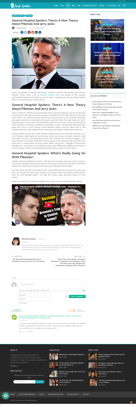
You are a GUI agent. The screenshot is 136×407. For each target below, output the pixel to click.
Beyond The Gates (90, 5)
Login (14, 278)
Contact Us (20, 1)
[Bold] (20, 291)
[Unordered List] (34, 291)
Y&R (79, 5)
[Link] (42, 291)
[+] (48, 290)
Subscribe (40, 382)
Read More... (14, 366)
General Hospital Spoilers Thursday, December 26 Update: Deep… (107, 79)
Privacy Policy (73, 394)
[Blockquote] (37, 291)
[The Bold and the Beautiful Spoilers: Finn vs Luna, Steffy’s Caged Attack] (93, 382)
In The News (111, 5)
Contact (86, 394)
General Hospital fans (50, 95)
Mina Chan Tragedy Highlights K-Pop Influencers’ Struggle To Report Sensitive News (107, 115)
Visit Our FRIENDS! (99, 96)
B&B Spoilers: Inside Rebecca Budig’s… (72, 354)
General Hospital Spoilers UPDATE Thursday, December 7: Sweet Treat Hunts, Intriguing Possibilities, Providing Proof (50, 317)
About (41, 394)
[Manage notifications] (131, 402)
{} (45, 290)
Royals (101, 5)
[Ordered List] (31, 291)
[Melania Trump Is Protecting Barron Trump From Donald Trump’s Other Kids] (107, 54)
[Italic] (23, 291)
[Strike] (28, 291)
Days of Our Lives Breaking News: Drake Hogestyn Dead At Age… (107, 31)
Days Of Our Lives (107, 24)
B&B (73, 5)
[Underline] (26, 291)
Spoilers (29, 15)
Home (56, 5)
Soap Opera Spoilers (27, 394)
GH (68, 5)
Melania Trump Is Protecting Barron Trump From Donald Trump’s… (107, 55)
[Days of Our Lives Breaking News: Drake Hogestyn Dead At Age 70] (107, 30)
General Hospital (18, 15)
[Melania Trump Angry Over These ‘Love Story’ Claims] (53, 374)
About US (13, 1)
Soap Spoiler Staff (55, 394)
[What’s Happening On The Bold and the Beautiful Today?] (93, 356)
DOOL (62, 5)
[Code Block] (40, 291)
